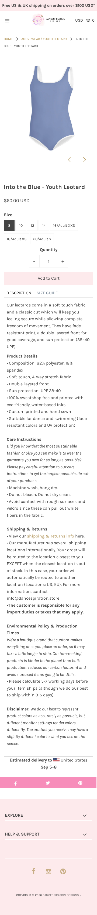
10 (21, 225)
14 (44, 225)
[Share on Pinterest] (80, 782)
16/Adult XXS (64, 225)
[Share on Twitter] (48, 782)
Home (8, 39)
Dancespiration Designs (61, 895)
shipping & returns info (50, 536)
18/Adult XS (16, 239)
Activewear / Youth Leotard (44, 39)
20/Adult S (42, 239)
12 (32, 225)
